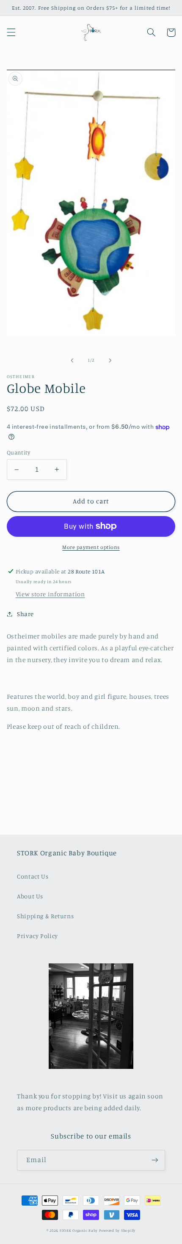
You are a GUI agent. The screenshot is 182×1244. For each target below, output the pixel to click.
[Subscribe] (155, 1160)
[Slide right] (110, 360)
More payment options (91, 547)
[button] (11, 32)
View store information (50, 594)
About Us (30, 896)
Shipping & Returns (45, 915)
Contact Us (32, 876)
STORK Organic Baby (79, 1230)
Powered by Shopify (117, 1230)
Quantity (18, 452)
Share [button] (25, 613)
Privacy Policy (37, 935)
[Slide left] (72, 360)
